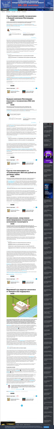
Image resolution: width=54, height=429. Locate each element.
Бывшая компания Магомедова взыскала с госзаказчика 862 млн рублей (21, 55)
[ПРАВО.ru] (5, 9)
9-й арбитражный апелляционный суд (15, 30)
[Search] (42, 12)
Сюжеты (8, 346)
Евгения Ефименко (11, 391)
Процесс (10, 32)
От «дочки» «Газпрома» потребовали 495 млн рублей (29, 119)
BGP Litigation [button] (18, 370)
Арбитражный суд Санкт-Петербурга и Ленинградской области (21, 77)
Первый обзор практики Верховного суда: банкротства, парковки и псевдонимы (22, 247)
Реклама (17, 424)
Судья (21, 30)
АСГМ (14, 180)
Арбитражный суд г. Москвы (13, 115)
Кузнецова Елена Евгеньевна (15, 29)
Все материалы (33, 37)
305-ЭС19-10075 (32, 380)
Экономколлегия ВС (19, 274)
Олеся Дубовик (10, 180)
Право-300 (3, 11)
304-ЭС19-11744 (22, 340)
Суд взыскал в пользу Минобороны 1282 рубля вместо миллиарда (29, 34)
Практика (24, 32)
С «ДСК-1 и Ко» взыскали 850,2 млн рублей (15, 34)
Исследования (24, 11)
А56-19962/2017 (9, 150)
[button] (11, 20)
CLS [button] (17, 328)
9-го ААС (23, 24)
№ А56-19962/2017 (11, 182)
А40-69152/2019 (9, 110)
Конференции (8, 11)
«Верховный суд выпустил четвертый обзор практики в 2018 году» (17, 272)
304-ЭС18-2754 (24, 270)
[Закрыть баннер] (14, 422)
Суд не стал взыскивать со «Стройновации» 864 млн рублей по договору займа (22, 57)
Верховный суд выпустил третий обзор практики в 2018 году (18, 244)
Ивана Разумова (31, 356)
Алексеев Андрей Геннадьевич (15, 114)
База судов (18, 11)
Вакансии (21, 424)
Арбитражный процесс (10, 83)
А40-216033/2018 (16, 70)
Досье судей (13, 11)
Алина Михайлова (11, 274)
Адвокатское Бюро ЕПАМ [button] (17, 379)
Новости (8, 202)
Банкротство (18, 391)
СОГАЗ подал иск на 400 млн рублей (15, 118)
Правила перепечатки (27, 424)
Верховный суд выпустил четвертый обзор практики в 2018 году (19, 242)
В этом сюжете (9, 54)
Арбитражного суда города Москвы (18, 25)
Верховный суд (9, 263)
